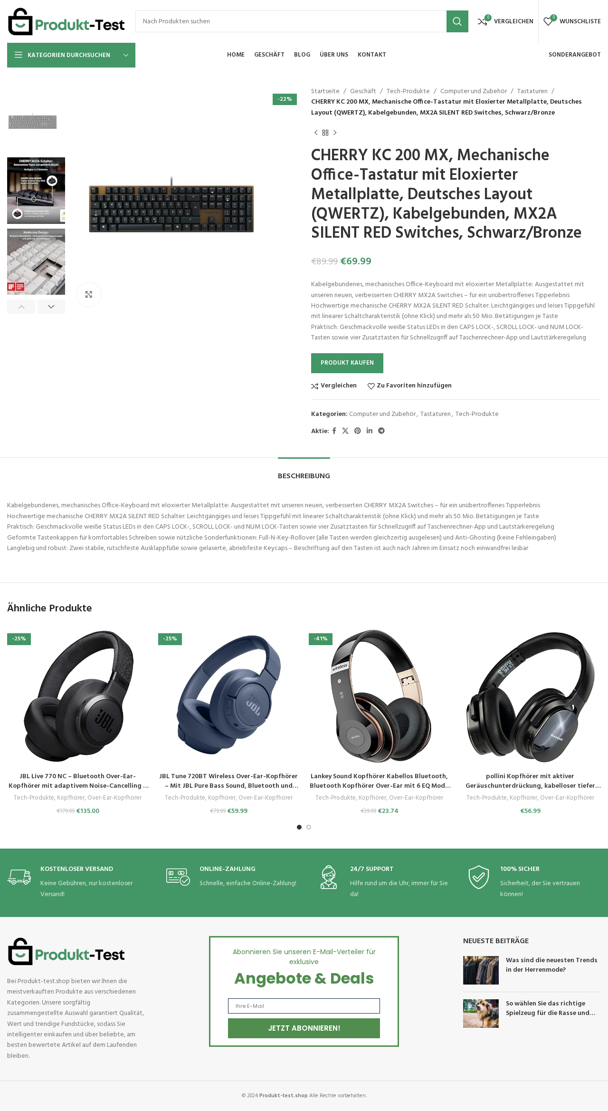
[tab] (304, 471)
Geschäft (363, 91)
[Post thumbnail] (481, 970)
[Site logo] (66, 21)
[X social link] (345, 431)
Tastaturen (532, 91)
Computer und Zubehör (473, 91)
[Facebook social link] (334, 431)
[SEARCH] (457, 21)
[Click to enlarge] (89, 295)
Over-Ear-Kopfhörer (114, 798)
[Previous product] (316, 132)
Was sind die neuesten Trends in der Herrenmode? (552, 965)
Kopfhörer (71, 798)
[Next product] (335, 132)
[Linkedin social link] (369, 431)
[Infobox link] (78, 882)
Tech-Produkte (408, 91)
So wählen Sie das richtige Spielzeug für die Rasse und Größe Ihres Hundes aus (547, 1013)
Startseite (325, 91)
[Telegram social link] (381, 431)
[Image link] (66, 951)
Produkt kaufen (347, 363)
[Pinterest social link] (358, 431)
